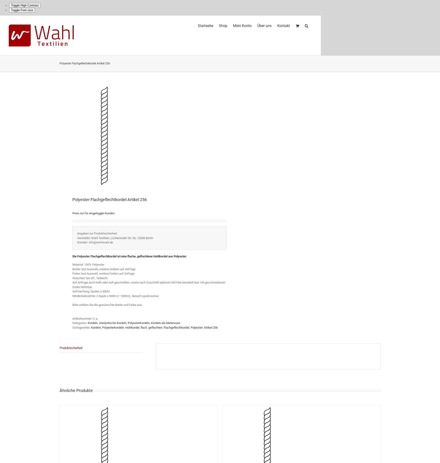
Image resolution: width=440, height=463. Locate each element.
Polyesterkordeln (139, 323)
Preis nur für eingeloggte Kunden (93, 213)
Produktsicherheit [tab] (71, 348)
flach (144, 327)
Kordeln (93, 323)
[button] (306, 25)
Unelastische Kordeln (112, 323)
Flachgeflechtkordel (176, 327)
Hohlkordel (132, 327)
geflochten (155, 327)
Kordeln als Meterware (165, 323)
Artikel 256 (211, 327)
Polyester (197, 327)
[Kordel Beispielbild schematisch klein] (137, 134)
